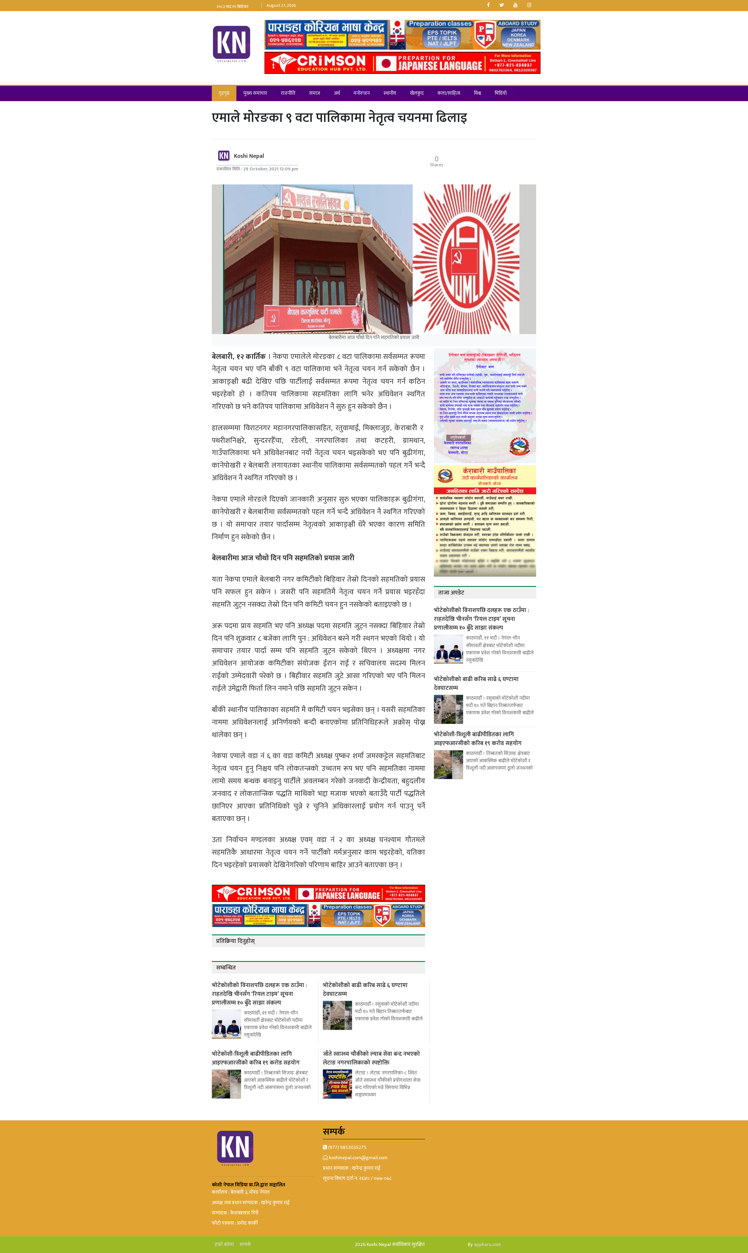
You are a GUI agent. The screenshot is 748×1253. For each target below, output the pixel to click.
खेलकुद (417, 93)
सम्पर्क (245, 1244)
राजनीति (288, 93)
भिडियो (501, 93)
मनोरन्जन (362, 93)
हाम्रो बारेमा (224, 1244)
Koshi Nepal (249, 156)
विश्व (477, 93)
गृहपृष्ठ (224, 93)
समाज (314, 93)
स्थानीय (389, 93)
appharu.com (487, 1244)
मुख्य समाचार (255, 93)
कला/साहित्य (448, 93)
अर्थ (337, 93)
